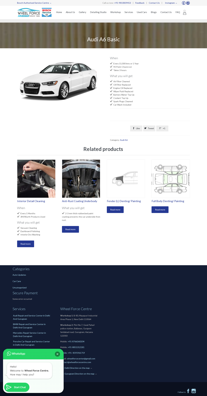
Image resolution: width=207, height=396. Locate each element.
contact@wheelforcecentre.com (75, 362)
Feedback (139, 3)
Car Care (17, 281)
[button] (57, 354)
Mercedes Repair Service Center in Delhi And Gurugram (29, 334)
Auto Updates (19, 275)
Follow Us (184, 392)
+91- (70, 347)
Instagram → (171, 3)
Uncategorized (20, 287)
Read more (25, 244)
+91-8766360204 (76, 341)
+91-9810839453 (122, 3)
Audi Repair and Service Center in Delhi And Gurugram (31, 317)
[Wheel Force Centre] (35, 12)
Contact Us (154, 3)
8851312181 (78, 347)
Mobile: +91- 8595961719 (72, 352)
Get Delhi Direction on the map (75, 368)
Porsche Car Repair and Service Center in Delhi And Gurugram (31, 343)
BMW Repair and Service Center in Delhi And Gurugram (29, 326)
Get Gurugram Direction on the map (77, 373)
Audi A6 (124, 140)
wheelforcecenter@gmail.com (81, 358)
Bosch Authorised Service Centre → (34, 3)
